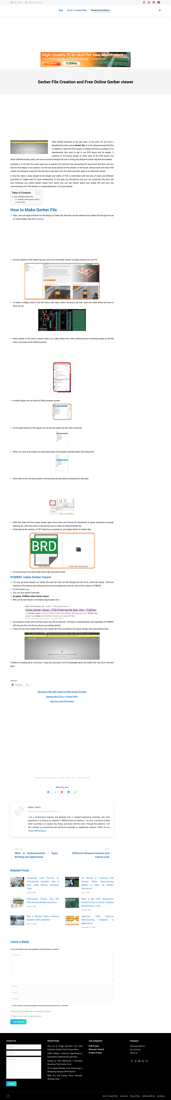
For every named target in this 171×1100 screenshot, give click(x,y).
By (61, 778)
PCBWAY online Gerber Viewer (28, 199)
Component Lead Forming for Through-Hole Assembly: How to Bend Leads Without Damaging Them (43, 883)
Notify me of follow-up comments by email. (32, 1011)
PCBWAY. (40, 219)
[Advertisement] (75, 34)
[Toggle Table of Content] (36, 193)
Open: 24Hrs (18, 2)
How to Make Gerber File (23, 197)
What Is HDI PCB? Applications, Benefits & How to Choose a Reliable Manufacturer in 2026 (97, 902)
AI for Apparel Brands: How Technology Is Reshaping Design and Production (64, 1070)
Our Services (135, 1049)
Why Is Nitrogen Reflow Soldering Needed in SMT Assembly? (43, 918)
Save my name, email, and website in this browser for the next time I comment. (40, 1005)
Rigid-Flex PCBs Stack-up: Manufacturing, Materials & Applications (97, 920)
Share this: (21, 202)
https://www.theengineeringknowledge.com (43, 811)
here (27, 589)
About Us (133, 1053)
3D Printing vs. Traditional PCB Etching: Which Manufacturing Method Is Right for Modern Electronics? (97, 883)
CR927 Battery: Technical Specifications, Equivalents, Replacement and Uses (64, 1055)
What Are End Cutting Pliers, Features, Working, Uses (64, 1077)
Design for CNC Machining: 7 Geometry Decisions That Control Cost (64, 1062)
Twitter (31, 831)
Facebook (42, 831)
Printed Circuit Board (49, 778)
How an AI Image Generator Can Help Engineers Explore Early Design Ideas (64, 1048)
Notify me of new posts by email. (27, 1016)
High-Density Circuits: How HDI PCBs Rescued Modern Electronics (43, 901)
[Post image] (17, 882)
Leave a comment (83, 778)
